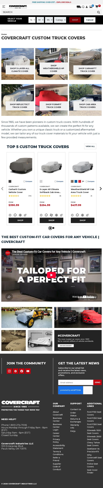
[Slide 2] (53, 228)
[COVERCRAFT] (18, 6)
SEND (97, 382)
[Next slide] (100, 188)
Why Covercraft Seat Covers (94, 458)
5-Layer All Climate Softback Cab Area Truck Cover (49, 191)
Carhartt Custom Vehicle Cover (17, 190)
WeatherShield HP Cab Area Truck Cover (82, 190)
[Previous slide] (3, 188)
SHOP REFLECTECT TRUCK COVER (20, 105)
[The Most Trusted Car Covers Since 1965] (51, 329)
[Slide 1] (50, 228)
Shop (75, 20)
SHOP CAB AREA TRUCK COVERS (87, 105)
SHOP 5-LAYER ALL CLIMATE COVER (19, 69)
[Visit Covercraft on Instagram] (9, 371)
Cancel (89, 20)
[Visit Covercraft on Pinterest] (15, 371)
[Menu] (3, 6)
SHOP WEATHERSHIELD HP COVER (53, 68)
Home (4, 34)
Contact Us (75, 409)
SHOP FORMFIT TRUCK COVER (53, 105)
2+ (83, 181)
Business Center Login (57, 427)
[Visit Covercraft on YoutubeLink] (28, 371)
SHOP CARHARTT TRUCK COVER (88, 69)
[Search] (99, 12)
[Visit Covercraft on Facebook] (21, 371)
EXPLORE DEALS (64, 2)
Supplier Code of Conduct (57, 467)
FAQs (73, 431)
